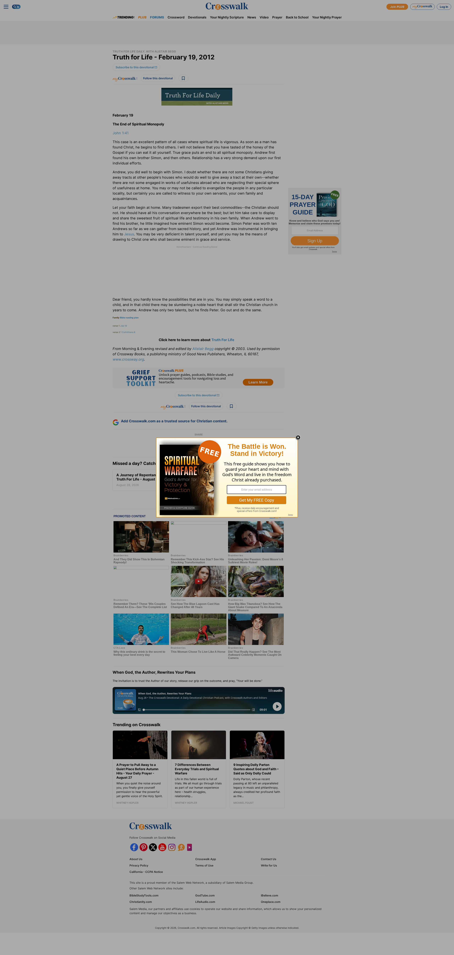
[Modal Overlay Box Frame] (227, 477)
